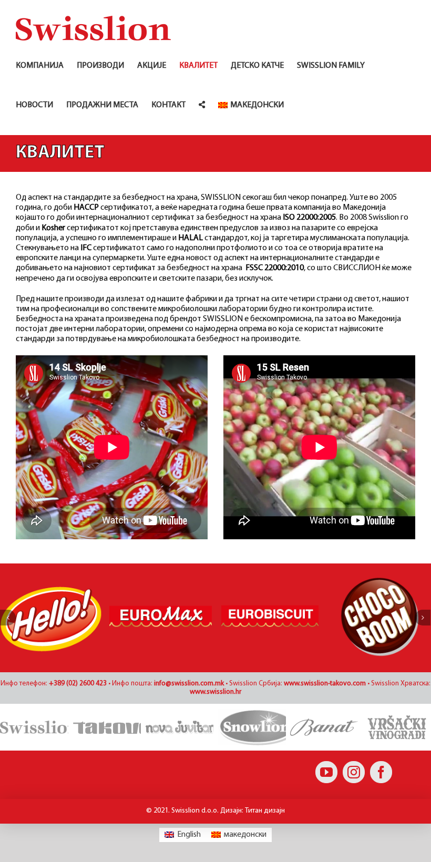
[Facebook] (381, 772)
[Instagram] (354, 772)
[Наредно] (422, 617)
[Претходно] (8, 617)
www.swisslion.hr (215, 692)
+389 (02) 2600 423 (78, 683)
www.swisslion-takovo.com (325, 683)
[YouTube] (326, 772)
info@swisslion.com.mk (189, 683)
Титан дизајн (265, 811)
